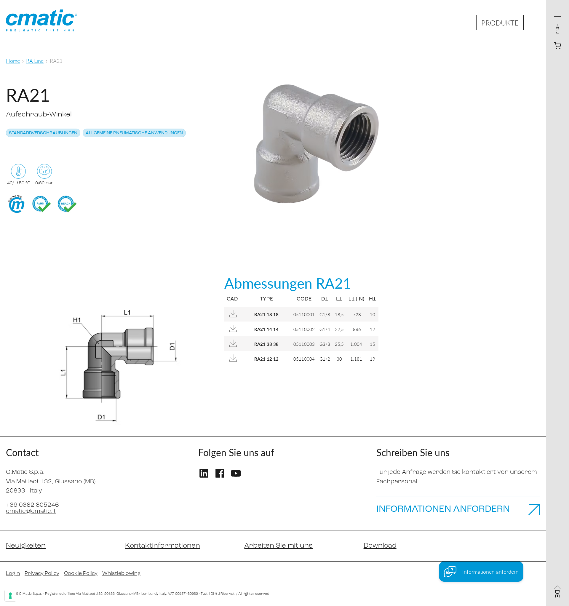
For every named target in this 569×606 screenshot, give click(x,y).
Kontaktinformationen (162, 545)
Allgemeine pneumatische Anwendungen (134, 133)
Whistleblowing (121, 573)
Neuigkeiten (26, 545)
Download (380, 545)
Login (13, 573)
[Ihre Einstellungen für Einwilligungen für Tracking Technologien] (10, 595)
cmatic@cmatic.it (31, 511)
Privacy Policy (42, 573)
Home (13, 60)
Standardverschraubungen (43, 133)
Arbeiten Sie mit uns (278, 545)
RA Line (35, 60)
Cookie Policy (81, 573)
